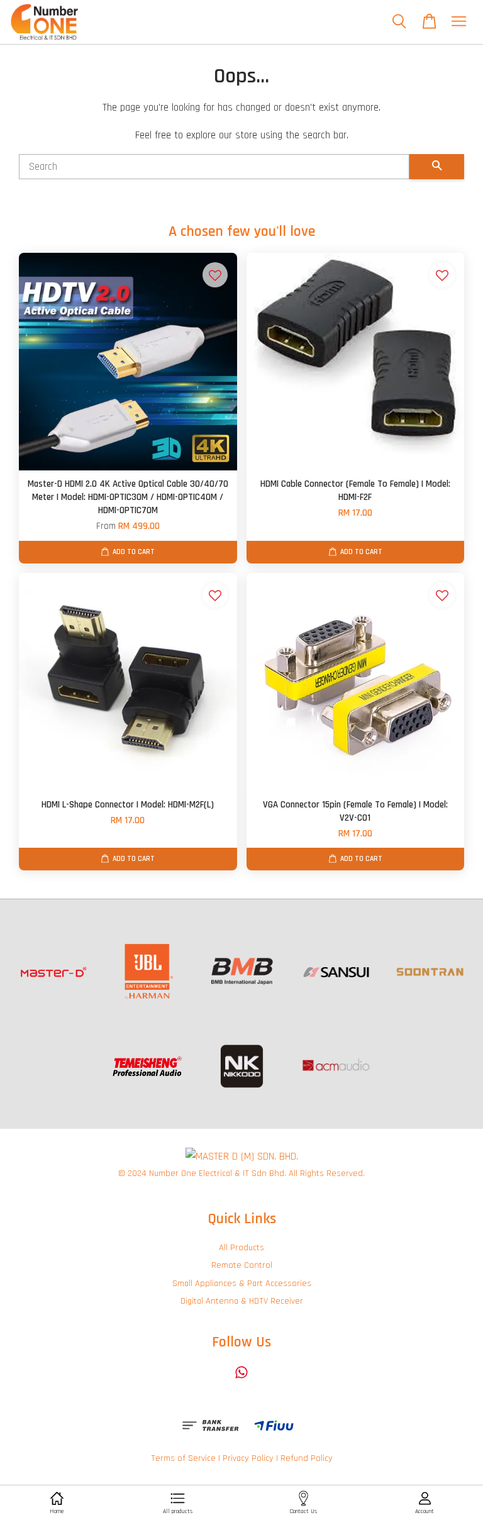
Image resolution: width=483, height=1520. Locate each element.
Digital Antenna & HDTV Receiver (241, 1301)
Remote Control (241, 1265)
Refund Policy (306, 1458)
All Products (241, 1247)
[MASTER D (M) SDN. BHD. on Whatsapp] (241, 1378)
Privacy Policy (248, 1458)
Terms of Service (183, 1458)
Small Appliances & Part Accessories (241, 1283)
